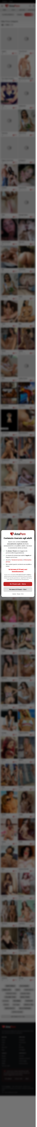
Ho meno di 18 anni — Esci (17, 589)
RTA (22, 594)
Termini (14, 594)
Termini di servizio (17, 560)
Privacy (18, 594)
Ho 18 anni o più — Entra (18, 584)
